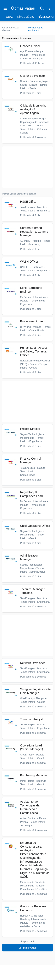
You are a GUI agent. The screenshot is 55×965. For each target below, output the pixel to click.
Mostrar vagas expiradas (35, 29)
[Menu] (5, 8)
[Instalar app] (49, 8)
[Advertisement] (27, 167)
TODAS (8, 16)
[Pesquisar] (42, 8)
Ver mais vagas (27, 947)
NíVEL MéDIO (25, 16)
